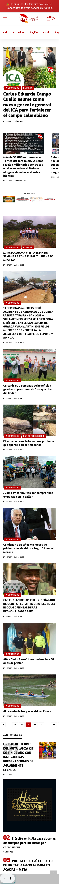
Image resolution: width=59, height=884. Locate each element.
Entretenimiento (33, 436)
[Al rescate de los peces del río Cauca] (29, 690)
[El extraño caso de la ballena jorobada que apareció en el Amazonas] (29, 420)
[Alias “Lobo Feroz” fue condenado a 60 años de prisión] (29, 638)
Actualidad (13, 87)
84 (54, 725)
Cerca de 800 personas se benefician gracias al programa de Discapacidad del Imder (27, 389)
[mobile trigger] (6, 18)
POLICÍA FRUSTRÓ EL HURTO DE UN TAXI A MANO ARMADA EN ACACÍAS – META (28, 865)
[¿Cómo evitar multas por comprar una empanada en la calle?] (29, 472)
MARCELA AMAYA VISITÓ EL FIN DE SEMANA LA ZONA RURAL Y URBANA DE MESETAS (28, 256)
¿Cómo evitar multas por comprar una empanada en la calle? (28, 494)
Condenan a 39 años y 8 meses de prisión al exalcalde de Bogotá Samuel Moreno (28, 548)
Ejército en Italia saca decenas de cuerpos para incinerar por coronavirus (29, 843)
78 (41, 725)
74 (15, 725)
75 (22, 725)
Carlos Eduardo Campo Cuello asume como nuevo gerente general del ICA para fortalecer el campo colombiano (27, 104)
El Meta (27, 87)
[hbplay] (29, 19)
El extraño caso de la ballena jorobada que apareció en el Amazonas (28, 443)
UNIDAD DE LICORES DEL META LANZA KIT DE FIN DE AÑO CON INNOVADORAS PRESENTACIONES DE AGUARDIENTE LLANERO (18, 757)
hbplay (9, 121)
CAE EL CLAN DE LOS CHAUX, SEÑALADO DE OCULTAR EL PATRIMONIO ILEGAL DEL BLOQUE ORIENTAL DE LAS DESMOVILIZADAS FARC (29, 605)
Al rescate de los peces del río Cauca (27, 711)
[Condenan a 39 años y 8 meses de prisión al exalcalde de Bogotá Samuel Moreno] (29, 524)
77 (35, 725)
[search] (53, 18)
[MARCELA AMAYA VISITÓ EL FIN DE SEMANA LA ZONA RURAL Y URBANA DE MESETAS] (29, 232)
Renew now (13, 7)
